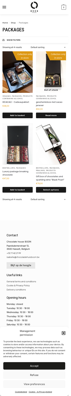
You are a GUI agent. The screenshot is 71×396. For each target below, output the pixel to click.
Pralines (40, 171)
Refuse (34, 375)
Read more (51, 115)
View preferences (34, 384)
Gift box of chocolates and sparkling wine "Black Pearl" (50, 178)
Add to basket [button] (17, 115)
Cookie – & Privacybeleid (40, 392)
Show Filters (13, 40)
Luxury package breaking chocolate (15, 173)
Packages (17, 96)
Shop (13, 23)
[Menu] (7, 7)
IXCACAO (6, 96)
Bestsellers (8, 168)
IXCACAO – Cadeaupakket (15, 102)
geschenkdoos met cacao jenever (49, 104)
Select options (51, 190)
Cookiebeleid (21, 392)
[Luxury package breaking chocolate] (17, 144)
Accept (34, 365)
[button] (63, 333)
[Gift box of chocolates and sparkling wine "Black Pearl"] (51, 144)
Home (5, 23)
